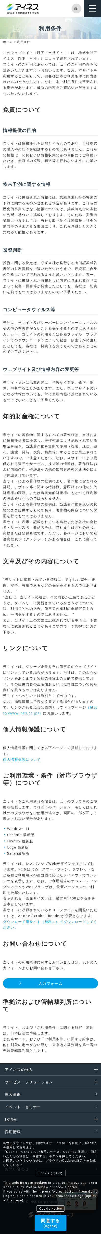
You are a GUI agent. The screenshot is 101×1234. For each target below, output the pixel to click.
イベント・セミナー (23, 1106)
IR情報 (11, 1119)
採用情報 (13, 1131)
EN (76, 8)
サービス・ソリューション (29, 1081)
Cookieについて (50, 1173)
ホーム (8, 42)
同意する (50, 1223)
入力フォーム (50, 983)
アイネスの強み (19, 1069)
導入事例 (13, 1094)
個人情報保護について (22, 759)
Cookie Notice (50, 1208)
